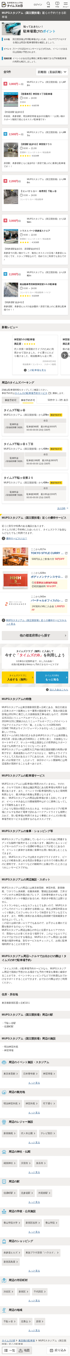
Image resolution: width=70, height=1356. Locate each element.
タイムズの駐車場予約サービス (31, 393)
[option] (35, 353)
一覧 (12, 1350)
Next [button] (64, 355)
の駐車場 (26, 1340)
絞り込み (60, 1350)
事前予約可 (11, 400)
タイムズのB (8, 1340)
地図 (27, 1350)
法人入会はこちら (59, 689)
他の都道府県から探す (35, 635)
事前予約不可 (28, 400)
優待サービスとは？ (16, 538)
